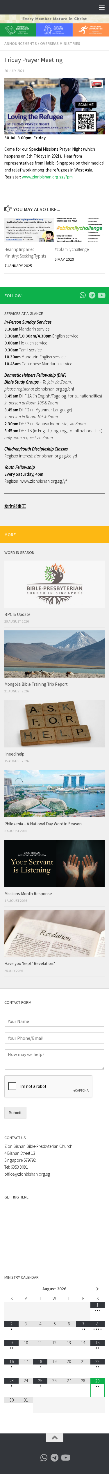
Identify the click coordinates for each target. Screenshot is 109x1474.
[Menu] (101, 7)
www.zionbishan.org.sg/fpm (47, 177)
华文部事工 (15, 506)
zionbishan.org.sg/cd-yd (55, 456)
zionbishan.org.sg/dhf (54, 389)
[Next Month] (97, 1289)
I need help (14, 754)
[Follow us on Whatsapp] (82, 295)
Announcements (20, 43)
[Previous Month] (11, 1289)
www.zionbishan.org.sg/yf (43, 481)
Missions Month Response (28, 893)
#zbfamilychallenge (72, 249)
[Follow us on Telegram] (91, 295)
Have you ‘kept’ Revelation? (30, 963)
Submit (15, 1112)
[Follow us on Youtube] (101, 295)
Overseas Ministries (60, 43)
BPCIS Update (17, 614)
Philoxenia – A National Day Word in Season (43, 824)
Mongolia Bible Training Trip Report (36, 684)
